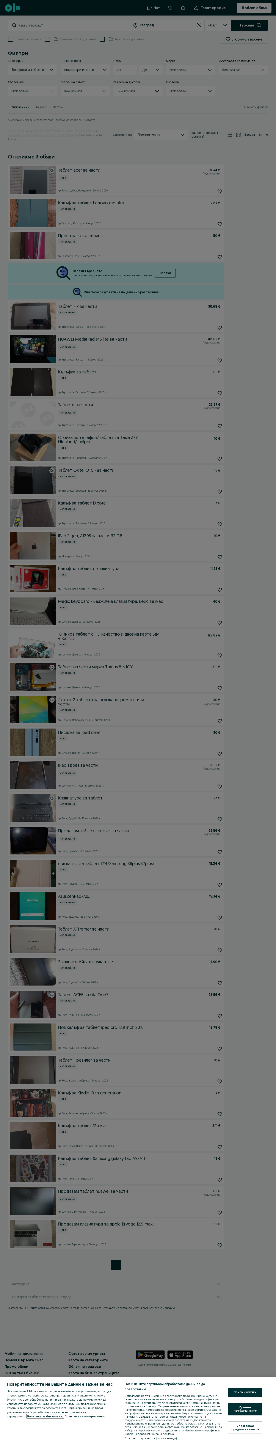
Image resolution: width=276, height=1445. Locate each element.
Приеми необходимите (245, 1409)
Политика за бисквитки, (45, 1416)
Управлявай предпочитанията (245, 1427)
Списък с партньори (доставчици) (151, 1438)
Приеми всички (245, 1392)
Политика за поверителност (86, 1416)
